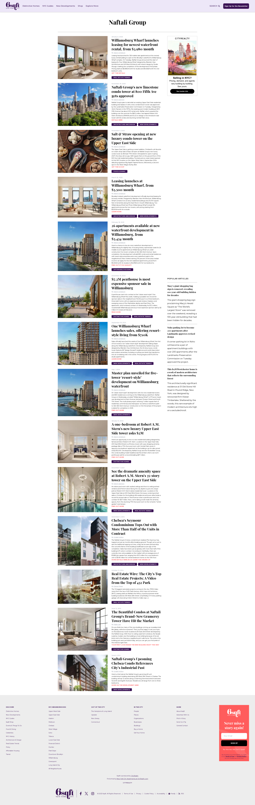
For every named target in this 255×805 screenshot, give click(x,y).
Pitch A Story (181, 718)
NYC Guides (47, 6)
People (136, 711)
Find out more (118, 457)
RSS (182, 794)
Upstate (94, 715)
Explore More (92, 6)
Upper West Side (54, 711)
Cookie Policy (149, 794)
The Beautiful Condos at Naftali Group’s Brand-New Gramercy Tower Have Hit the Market (136, 616)
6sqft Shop (9, 722)
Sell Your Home (139, 733)
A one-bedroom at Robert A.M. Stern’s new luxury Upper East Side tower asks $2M (136, 428)
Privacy (138, 794)
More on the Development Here (125, 685)
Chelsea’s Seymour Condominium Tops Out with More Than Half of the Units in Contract (135, 527)
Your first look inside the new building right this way (135, 645)
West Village (53, 729)
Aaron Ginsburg (119, 53)
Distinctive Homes (31, 6)
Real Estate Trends (122, 77)
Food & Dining (119, 171)
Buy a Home (138, 729)
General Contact (182, 726)
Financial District (54, 743)
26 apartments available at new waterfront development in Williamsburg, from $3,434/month (136, 232)
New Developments (65, 6)
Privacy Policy (241, 756)
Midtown (52, 722)
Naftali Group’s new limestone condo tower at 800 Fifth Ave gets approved (135, 91)
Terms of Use (229, 756)
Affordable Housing (122, 269)
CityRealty (134, 776)
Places (136, 715)
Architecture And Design (124, 124)
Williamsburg (53, 758)
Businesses (138, 722)
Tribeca (51, 736)
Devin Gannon (119, 100)
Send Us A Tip (181, 722)
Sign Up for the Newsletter (236, 6)
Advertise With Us (183, 715)
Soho (50, 733)
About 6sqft (181, 711)
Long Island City (54, 765)
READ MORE (116, 312)
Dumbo (51, 747)
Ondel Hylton (119, 537)
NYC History (10, 736)
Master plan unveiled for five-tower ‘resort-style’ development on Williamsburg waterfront (135, 379)
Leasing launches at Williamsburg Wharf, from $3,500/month (133, 185)
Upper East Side (54, 715)
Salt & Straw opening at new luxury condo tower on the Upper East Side (134, 138)
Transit (8, 754)
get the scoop (118, 167)
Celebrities (9, 733)
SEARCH (213, 6)
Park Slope (52, 751)
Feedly (173, 794)
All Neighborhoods (55, 769)
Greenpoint (52, 761)
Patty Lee (117, 624)
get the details (118, 73)
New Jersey (95, 718)
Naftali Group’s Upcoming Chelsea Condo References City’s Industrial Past (132, 663)
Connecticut (95, 722)
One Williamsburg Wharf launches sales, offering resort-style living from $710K (136, 330)
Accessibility (161, 794)
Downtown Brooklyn (56, 754)
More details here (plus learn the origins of (131, 560)
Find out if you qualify (122, 265)
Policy (8, 747)
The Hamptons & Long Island (101, 711)
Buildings (137, 726)
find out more (118, 410)
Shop (80, 6)
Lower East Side (54, 740)
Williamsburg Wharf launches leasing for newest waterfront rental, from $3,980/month (135, 44)
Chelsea (51, 726)
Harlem (51, 718)
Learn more (116, 212)
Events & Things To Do (14, 726)
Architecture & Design (13, 740)
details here (117, 120)
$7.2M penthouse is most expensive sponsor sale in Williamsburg (131, 283)
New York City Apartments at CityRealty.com (132, 779)
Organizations (139, 718)
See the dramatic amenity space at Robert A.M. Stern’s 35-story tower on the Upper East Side (136, 475)
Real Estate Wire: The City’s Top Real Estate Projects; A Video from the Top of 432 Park (136, 578)
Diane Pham (118, 586)
